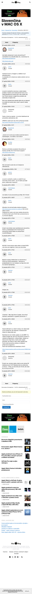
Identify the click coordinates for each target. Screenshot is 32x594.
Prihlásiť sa (6, 407)
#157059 (27, 64)
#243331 (27, 235)
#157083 (27, 125)
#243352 (27, 305)
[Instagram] (15, 557)
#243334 (27, 250)
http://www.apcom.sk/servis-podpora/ (12, 209)
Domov (3, 30)
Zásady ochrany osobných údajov (18, 551)
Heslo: (3, 400)
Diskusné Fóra (8, 30)
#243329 (27, 218)
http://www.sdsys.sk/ (7, 61)
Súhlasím (27, 591)
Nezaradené (14, 30)
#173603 (27, 169)
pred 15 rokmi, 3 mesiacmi (12, 34)
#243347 (27, 280)
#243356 (27, 319)
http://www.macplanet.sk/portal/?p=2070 (13, 122)
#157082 (27, 106)
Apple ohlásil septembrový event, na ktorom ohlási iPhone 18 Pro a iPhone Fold (12, 511)
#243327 (27, 197)
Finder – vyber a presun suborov (10, 530)
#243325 (27, 185)
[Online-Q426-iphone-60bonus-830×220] (16, 13)
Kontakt (16, 553)
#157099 (27, 155)
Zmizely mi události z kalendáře (10, 528)
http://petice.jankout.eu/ (8, 152)
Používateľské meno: (6, 395)
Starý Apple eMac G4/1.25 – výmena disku (13, 532)
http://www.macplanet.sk (8, 58)
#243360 (27, 371)
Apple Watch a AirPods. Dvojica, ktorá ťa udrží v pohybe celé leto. (12, 481)
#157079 (27, 81)
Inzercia (5, 551)
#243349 (27, 292)
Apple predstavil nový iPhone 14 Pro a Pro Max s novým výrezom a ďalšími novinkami (11, 455)
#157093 (27, 139)
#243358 (27, 353)
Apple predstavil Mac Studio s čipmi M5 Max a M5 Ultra (10, 503)
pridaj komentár (6, 484)
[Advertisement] (16, 577)
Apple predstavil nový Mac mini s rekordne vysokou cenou (11, 496)
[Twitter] (12, 557)
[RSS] (22, 557)
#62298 (28, 45)
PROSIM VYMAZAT (6, 527)
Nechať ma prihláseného (8, 404)
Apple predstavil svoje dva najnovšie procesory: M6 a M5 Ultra (11, 489)
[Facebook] (10, 557)
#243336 (27, 267)
